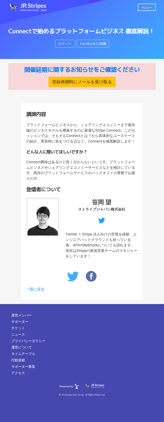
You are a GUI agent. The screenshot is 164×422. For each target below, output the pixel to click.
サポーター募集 (23, 366)
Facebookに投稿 (93, 43)
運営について (21, 347)
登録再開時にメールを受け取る (82, 81)
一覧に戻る (35, 289)
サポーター (19, 321)
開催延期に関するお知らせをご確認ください (82, 69)
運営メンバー (21, 315)
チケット (18, 328)
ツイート (65, 43)
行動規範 (18, 360)
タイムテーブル (23, 353)
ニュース (18, 334)
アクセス (18, 373)
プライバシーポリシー (28, 341)
